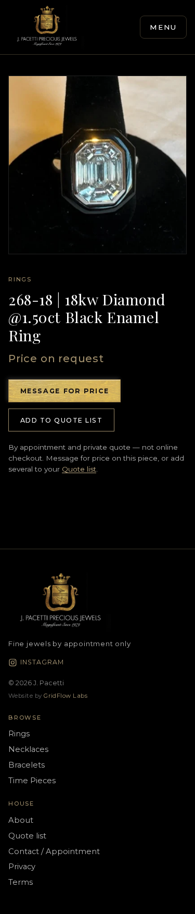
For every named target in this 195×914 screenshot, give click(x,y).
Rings (20, 279)
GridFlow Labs (65, 695)
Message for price (64, 391)
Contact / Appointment (54, 851)
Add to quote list (61, 420)
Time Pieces (32, 780)
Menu (163, 27)
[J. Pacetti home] (46, 27)
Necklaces (28, 749)
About (20, 820)
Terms (20, 882)
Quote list (79, 469)
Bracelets (26, 765)
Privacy (21, 866)
